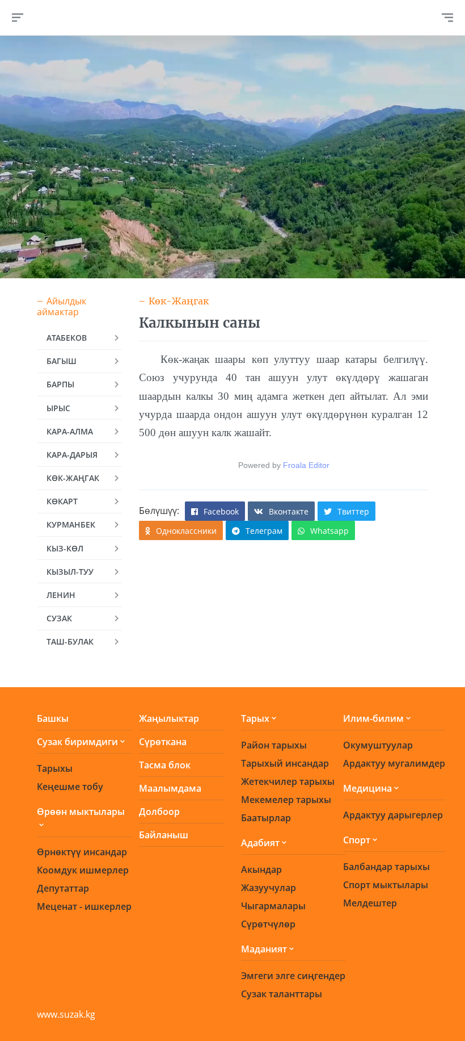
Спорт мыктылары (385, 885)
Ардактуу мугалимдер (394, 763)
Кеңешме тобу (70, 786)
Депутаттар (63, 888)
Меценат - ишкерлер (84, 906)
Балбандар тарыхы (386, 866)
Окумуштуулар (378, 745)
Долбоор (159, 811)
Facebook (221, 511)
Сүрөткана (163, 741)
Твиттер (353, 511)
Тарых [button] (255, 718)
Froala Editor (306, 465)
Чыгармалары (273, 906)
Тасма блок (165, 765)
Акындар (261, 869)
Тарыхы (55, 768)
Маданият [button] (264, 949)
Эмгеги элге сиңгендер (293, 975)
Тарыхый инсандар (285, 763)
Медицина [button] (367, 788)
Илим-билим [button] (373, 718)
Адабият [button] (260, 843)
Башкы (53, 718)
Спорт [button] (356, 840)
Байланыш (163, 835)
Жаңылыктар (169, 718)
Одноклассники (186, 530)
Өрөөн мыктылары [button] (81, 811)
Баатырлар (266, 818)
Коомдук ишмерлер (83, 870)
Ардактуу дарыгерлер (393, 815)
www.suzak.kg (66, 1014)
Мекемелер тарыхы (286, 799)
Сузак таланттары (281, 994)
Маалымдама (170, 788)
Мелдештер (370, 903)
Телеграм (264, 530)
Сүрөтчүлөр (268, 924)
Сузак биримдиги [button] (77, 741)
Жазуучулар (268, 887)
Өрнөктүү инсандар (82, 852)
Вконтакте (288, 511)
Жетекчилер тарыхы (288, 781)
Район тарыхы (274, 745)
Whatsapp (329, 530)
